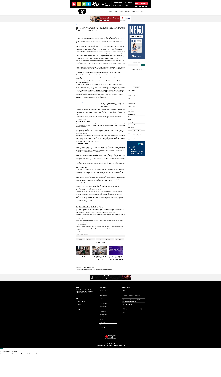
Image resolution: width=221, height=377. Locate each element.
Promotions (130, 116)
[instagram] (129, 138)
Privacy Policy (122, 345)
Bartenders (130, 93)
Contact (78, 309)
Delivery (77, 234)
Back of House (131, 90)
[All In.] (83, 246)
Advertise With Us (81, 301)
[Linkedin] (109, 343)
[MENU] (81, 10)
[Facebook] (129, 134)
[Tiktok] (133, 138)
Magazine (110, 11)
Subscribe (79, 304)
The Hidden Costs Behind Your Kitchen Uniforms (133, 293)
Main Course (131, 111)
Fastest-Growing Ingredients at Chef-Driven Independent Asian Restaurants (132, 300)
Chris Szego (80, 34)
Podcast (115, 11)
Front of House (131, 103)
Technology (130, 122)
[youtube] (141, 134)
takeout (88, 234)
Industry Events (131, 106)
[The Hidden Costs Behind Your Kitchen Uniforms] (99, 246)
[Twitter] (133, 134)
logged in (84, 267)
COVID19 (130, 101)
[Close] (1, 348)
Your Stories (127, 11)
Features (121, 11)
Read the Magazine (81, 307)
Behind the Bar (131, 95)
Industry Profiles (131, 109)
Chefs (129, 98)
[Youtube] (113, 343)
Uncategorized (131, 124)
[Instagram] (111, 343)
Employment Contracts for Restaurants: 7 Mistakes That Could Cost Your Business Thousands (116, 258)
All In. (83, 256)
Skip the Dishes (83, 234)
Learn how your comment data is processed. (102, 269)
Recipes (130, 119)
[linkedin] (137, 134)
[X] (108, 343)
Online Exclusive (135, 11)
